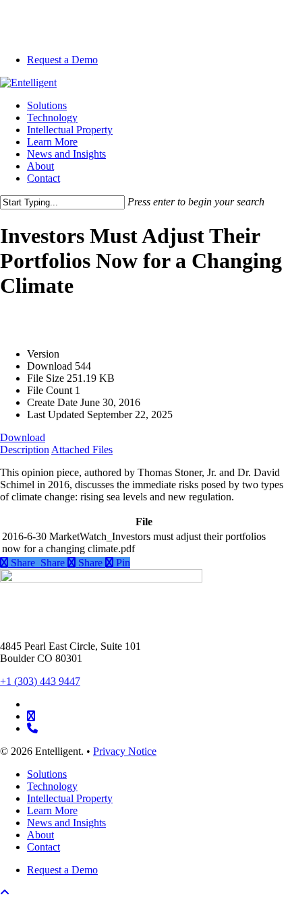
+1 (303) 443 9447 (40, 681)
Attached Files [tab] (82, 449)
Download (22, 437)
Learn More (52, 810)
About (40, 834)
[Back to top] (4, 892)
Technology (52, 786)
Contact (43, 847)
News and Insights (66, 822)
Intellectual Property (70, 798)
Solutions (47, 774)
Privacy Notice (124, 751)
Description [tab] (24, 449)
